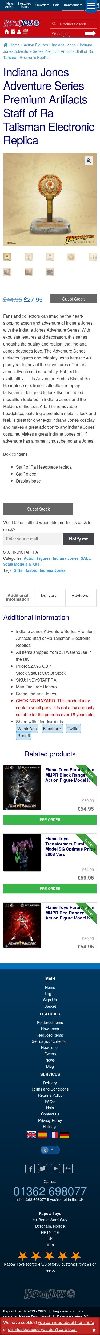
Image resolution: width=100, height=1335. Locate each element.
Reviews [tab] (79, 595)
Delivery (50, 1082)
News (24, 32)
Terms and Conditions (50, 1089)
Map (50, 1244)
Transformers (72, 4)
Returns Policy (50, 1095)
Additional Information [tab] (17, 597)
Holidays (50, 1126)
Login (18, 32)
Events (50, 1053)
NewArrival (9, 5)
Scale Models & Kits (21, 564)
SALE (86, 558)
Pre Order (50, 819)
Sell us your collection (50, 1041)
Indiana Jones (64, 44)
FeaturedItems (24, 5)
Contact (12, 32)
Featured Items (50, 1022)
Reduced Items (50, 1035)
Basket (50, 1006)
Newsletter (50, 1047)
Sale (56, 4)
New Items (50, 1028)
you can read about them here (66, 1322)
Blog (50, 1066)
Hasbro (31, 570)
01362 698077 (50, 1190)
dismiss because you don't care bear (42, 1329)
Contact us (50, 1114)
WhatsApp (27, 728)
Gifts (18, 570)
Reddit (23, 735)
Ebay (68, 1168)
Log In (50, 993)
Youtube (55, 1168)
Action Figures (36, 44)
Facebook (52, 728)
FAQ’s (50, 1101)
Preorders (42, 4)
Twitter (73, 728)
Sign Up (50, 999)
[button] (89, 160)
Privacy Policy (50, 1120)
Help (50, 1107)
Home (5, 32)
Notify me (78, 539)
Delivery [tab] (49, 595)
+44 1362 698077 (31, 1199)
